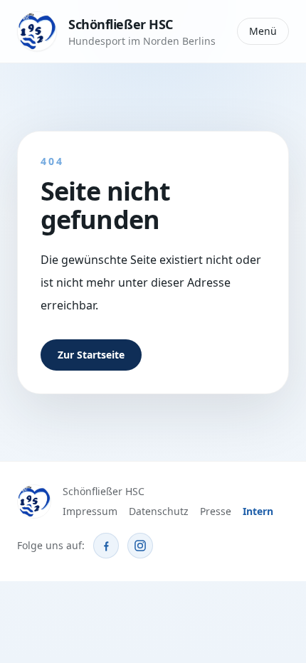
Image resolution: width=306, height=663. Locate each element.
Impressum (90, 511)
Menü (263, 31)
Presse (215, 511)
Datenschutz (159, 511)
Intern (258, 511)
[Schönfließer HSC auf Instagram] (140, 545)
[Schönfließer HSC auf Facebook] (106, 545)
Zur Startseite (91, 354)
